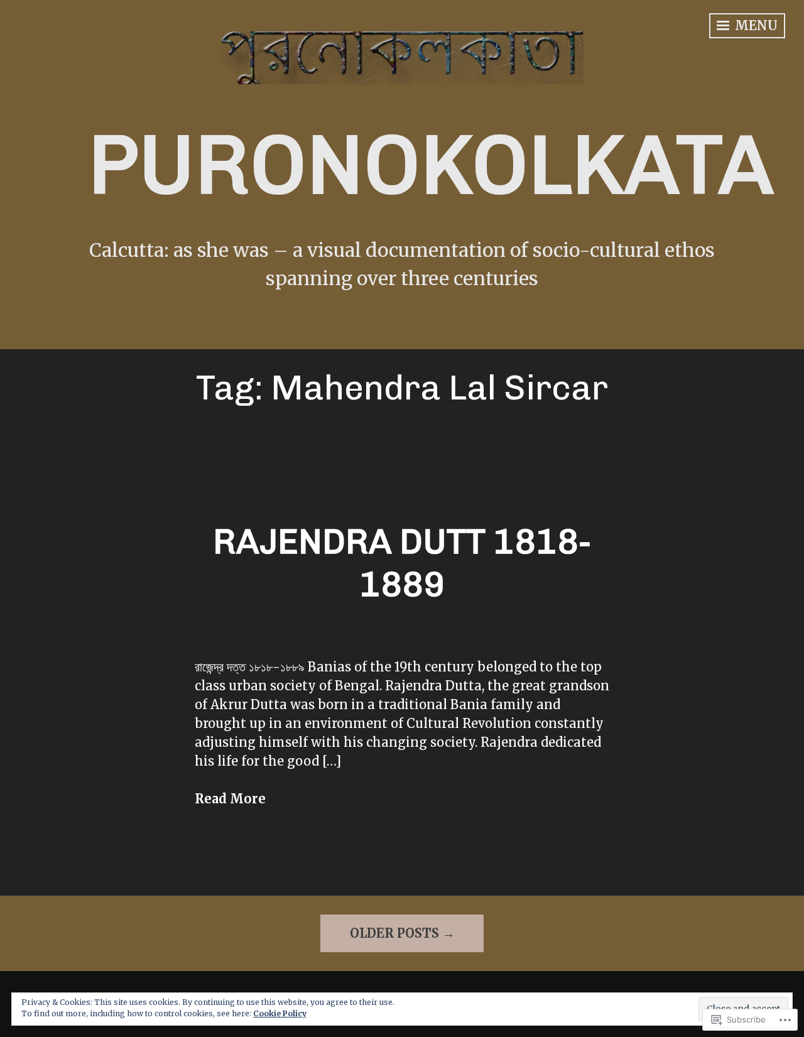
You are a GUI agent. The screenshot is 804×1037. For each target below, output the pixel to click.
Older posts (394, 933)
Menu (755, 25)
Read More (230, 798)
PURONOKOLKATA (430, 164)
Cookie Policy (280, 1013)
